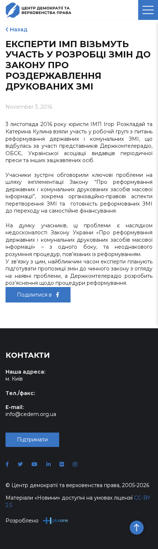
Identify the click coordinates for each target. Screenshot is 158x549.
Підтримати (32, 439)
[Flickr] (62, 464)
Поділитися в (35, 294)
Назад (19, 29)
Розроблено (22, 520)
